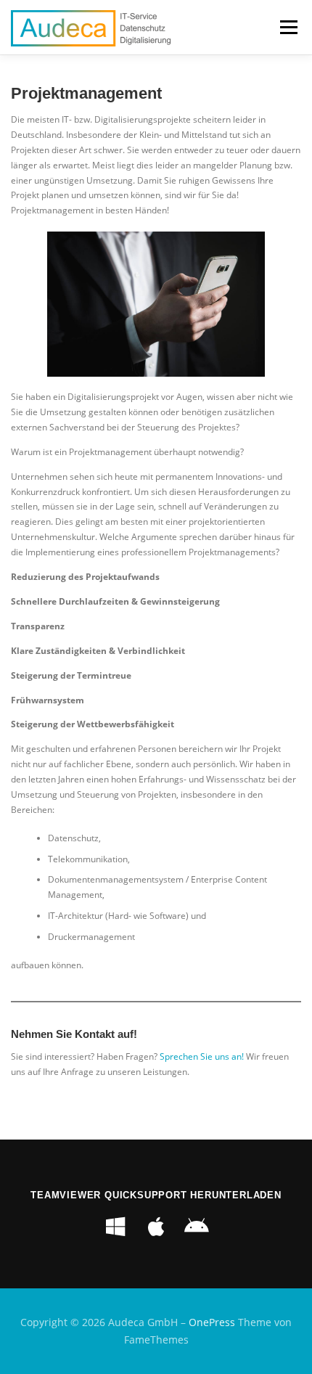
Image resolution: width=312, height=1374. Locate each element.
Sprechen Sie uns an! (202, 1056)
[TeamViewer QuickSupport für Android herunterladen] (197, 1227)
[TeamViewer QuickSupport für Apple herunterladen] (156, 1227)
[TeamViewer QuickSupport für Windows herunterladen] (115, 1227)
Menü (287, 27)
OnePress (212, 1322)
